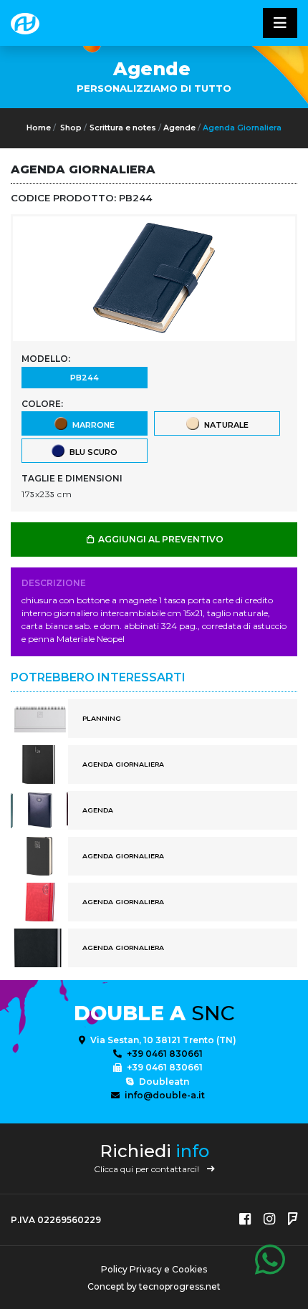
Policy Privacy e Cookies (154, 1269)
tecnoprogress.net (180, 1286)
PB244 (84, 378)
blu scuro (91, 452)
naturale (224, 425)
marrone (91, 425)
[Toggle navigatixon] (280, 23)
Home (39, 128)
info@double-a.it (163, 1095)
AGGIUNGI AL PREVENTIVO (159, 539)
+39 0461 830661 (164, 1053)
